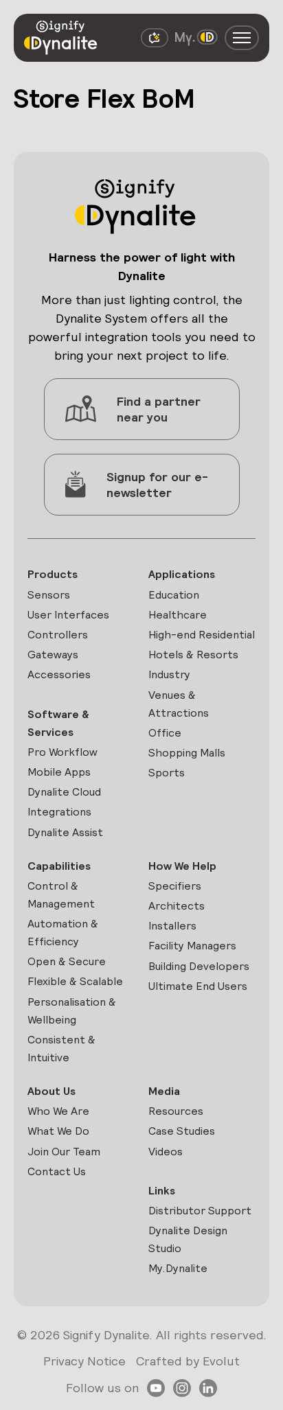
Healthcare (177, 615)
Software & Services (58, 723)
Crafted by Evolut (188, 1361)
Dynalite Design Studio (187, 1239)
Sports (166, 772)
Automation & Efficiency (62, 932)
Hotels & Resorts (193, 654)
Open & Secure (66, 961)
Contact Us (56, 1171)
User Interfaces (68, 615)
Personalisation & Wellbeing (71, 1011)
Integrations (59, 812)
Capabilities (59, 866)
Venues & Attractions (178, 704)
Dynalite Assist (65, 832)
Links (161, 1190)
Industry (169, 674)
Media (164, 1091)
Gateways (52, 654)
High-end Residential (201, 634)
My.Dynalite (177, 1268)
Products (52, 574)
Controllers (57, 634)
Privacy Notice (84, 1361)
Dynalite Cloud (64, 792)
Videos (165, 1151)
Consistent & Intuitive (61, 1048)
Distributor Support (199, 1210)
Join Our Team (63, 1151)
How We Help (182, 866)
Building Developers (198, 966)
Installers (172, 925)
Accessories (59, 674)
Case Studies (181, 1131)
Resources (175, 1111)
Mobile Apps (59, 772)
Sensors (48, 595)
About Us (51, 1091)
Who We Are (58, 1111)
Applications (181, 574)
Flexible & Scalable (75, 981)
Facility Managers (192, 945)
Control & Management (61, 895)
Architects (176, 906)
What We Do (58, 1131)
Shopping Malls (186, 753)
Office (164, 733)
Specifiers (174, 886)
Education (173, 595)
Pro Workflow (62, 752)
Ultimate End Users (197, 986)
